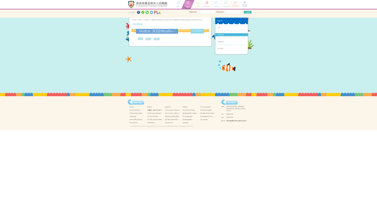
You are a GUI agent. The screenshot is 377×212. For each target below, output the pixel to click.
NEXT (140, 39)
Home (134, 20)
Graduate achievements (152, 123)
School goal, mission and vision (172, 110)
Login (248, 12)
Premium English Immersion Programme (208, 110)
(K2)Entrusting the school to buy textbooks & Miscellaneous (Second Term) (176, 20)
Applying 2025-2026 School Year (171, 116)
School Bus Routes (136, 120)
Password (219, 12)
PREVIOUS (148, 39)
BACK (156, 39)
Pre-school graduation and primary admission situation (136, 123)
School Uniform (135, 110)
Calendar (133, 116)
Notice (146, 20)
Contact (231, 102)
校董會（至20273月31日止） (155, 110)
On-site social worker (154, 120)
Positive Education (136, 113)
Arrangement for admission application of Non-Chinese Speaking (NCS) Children (208, 116)
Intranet (185, 123)
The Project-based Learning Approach (154, 113)
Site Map (138, 102)
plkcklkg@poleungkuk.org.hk (236, 121)
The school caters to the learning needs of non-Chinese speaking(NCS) (172, 113)
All (219, 27)
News (140, 20)
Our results (204, 120)
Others (220, 49)
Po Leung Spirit (205, 107)
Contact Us (169, 123)
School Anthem (152, 116)
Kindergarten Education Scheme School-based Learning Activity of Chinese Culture (189, 120)
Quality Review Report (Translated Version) (208, 113)
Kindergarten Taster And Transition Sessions (190, 113)
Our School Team (189, 110)
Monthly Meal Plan (171, 120)
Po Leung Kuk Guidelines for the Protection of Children (190, 116)
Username (193, 12)
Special (221, 41)
